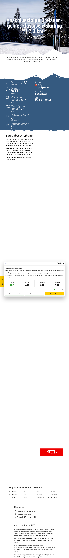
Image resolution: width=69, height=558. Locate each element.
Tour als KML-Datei (24, 514)
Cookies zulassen (54, 293)
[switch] (27, 285)
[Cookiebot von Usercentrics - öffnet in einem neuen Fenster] (58, 263)
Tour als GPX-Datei (24, 517)
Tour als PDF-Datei (24, 511)
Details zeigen (57, 289)
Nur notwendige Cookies (15, 293)
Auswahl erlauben (34, 293)
